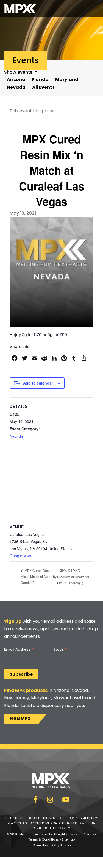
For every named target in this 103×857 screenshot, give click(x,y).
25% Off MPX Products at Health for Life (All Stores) (73, 576)
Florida (40, 79)
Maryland (66, 79)
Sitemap (68, 839)
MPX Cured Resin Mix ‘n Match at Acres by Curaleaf (39, 576)
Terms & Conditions (43, 839)
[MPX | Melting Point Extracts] (20, 8)
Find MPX (20, 718)
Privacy (88, 834)
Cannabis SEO (43, 845)
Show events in (20, 72)
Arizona (16, 79)
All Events (43, 87)
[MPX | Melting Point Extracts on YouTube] (66, 800)
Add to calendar (38, 383)
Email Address (19, 649)
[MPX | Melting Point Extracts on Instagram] (50, 800)
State (60, 649)
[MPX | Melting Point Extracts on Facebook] (35, 800)
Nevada (16, 87)
